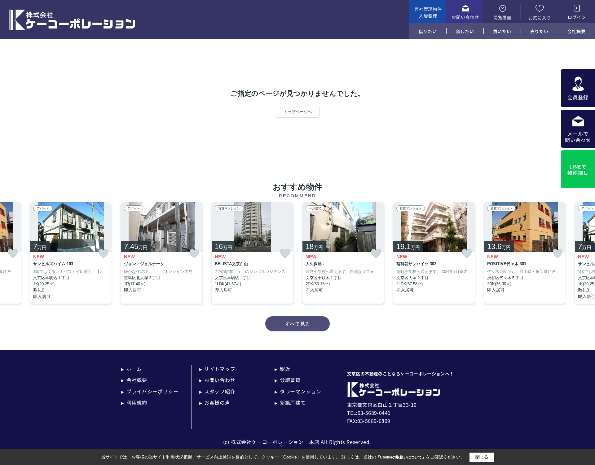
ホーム (131, 368)
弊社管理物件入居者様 (428, 12)
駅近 (282, 368)
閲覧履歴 (502, 17)
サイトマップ (217, 368)
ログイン (577, 17)
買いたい (502, 31)
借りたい (428, 31)
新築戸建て (290, 402)
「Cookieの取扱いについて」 (401, 457)
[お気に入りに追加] (13, 254)
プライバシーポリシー (149, 391)
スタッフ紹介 (217, 391)
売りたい (539, 31)
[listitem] (161, 253)
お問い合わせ (465, 17)
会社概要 (576, 31)
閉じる (481, 456)
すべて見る (297, 324)
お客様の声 (214, 402)
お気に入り (539, 18)
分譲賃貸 (287, 380)
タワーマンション (297, 391)
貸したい (465, 31)
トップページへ (298, 111)
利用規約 (134, 402)
